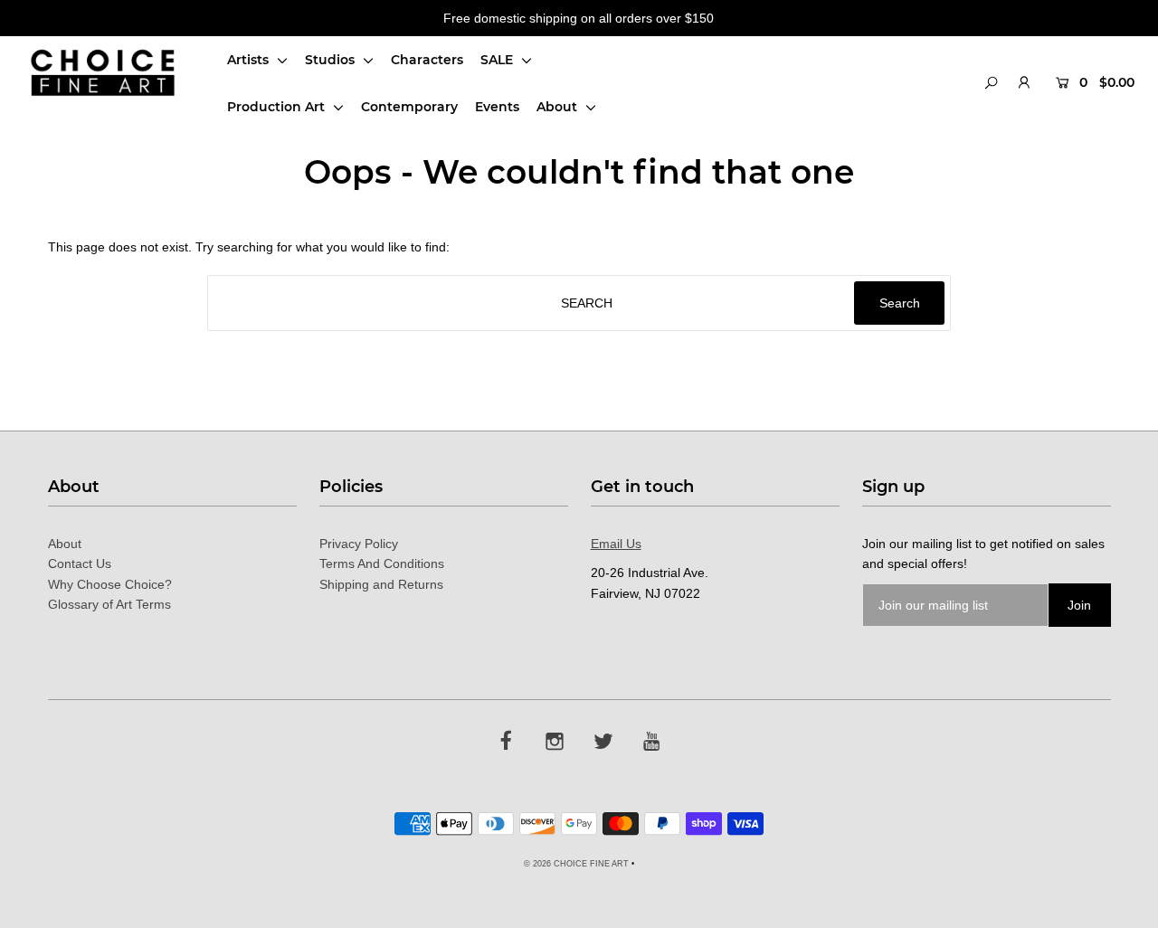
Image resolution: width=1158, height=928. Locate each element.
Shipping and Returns (381, 584)
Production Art (277, 107)
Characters (427, 60)
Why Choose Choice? (110, 584)
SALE (498, 60)
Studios (331, 60)
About (558, 107)
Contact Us (79, 563)
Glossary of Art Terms (109, 604)
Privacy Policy (358, 543)
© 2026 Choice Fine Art (576, 863)
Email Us (616, 543)
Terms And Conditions (381, 563)
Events (497, 107)
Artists (249, 60)
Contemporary (409, 107)
